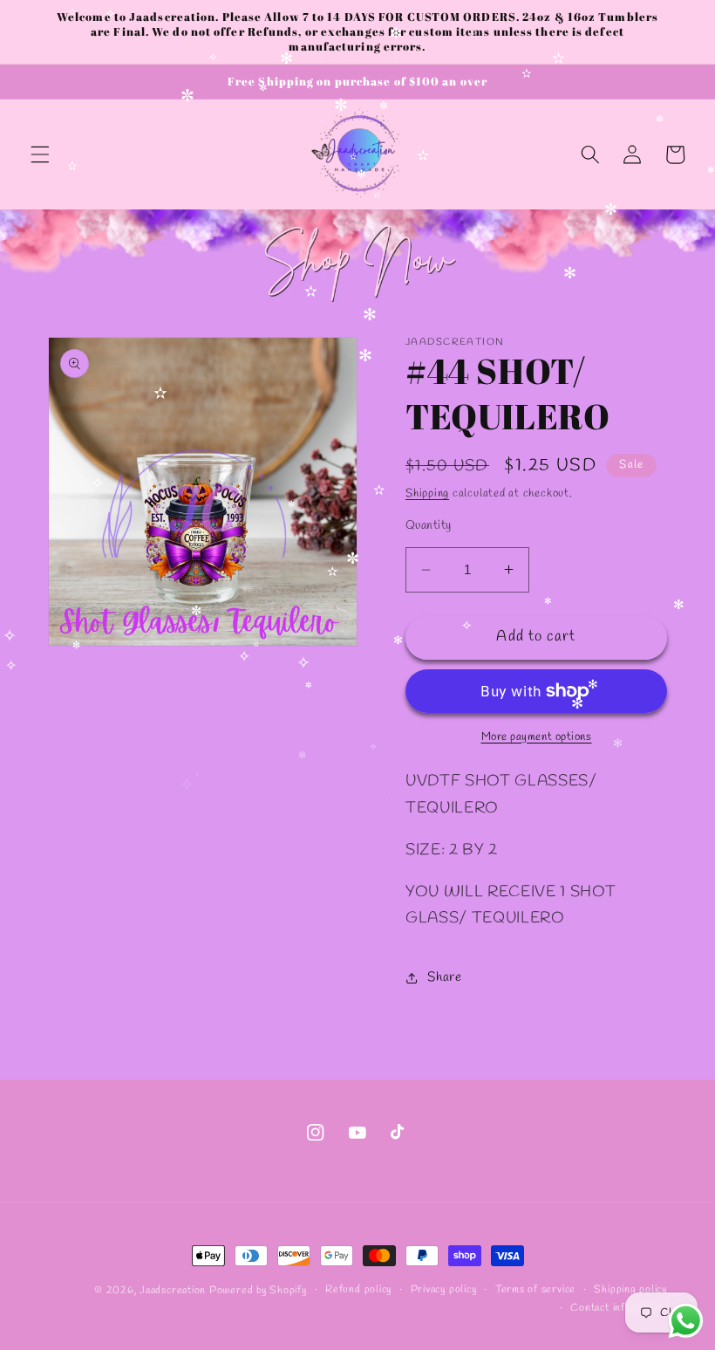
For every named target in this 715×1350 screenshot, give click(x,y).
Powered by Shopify (258, 1291)
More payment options (536, 737)
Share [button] (444, 977)
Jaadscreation (173, 1291)
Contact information (618, 1308)
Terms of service (535, 1290)
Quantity (428, 525)
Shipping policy (630, 1290)
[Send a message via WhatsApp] (685, 1320)
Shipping (427, 493)
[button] (40, 154)
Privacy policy (444, 1290)
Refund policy (358, 1290)
